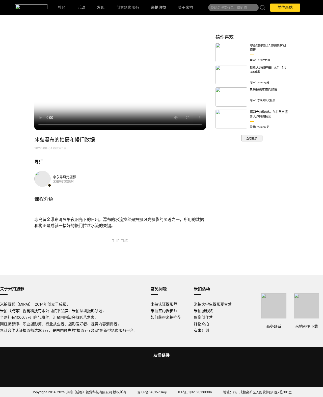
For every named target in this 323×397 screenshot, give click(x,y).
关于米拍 (185, 7)
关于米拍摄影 (12, 288)
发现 (100, 7)
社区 (62, 7)
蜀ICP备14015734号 (152, 392)
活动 (81, 7)
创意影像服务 (127, 7)
